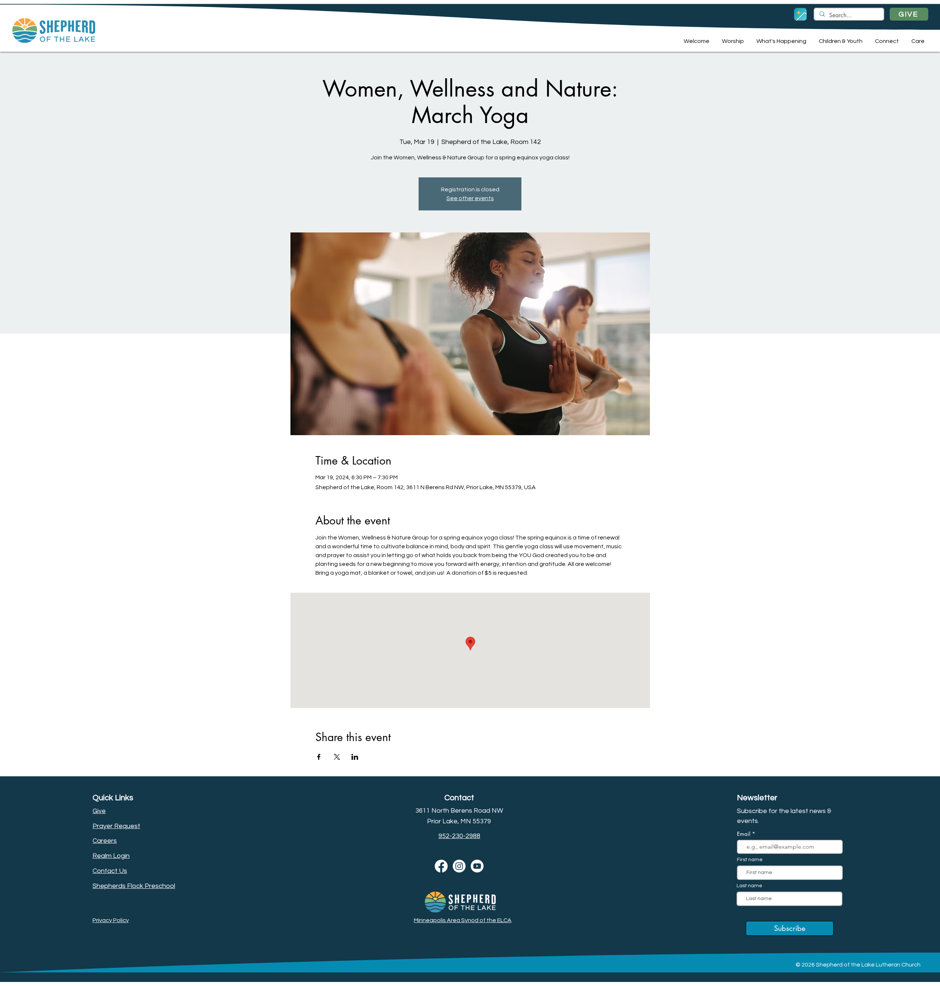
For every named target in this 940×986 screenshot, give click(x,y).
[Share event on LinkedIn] (354, 757)
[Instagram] (459, 866)
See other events (470, 198)
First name (750, 859)
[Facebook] (441, 866)
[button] (695, 41)
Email (744, 834)
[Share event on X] (336, 757)
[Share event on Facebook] (318, 757)
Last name (749, 885)
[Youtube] (477, 866)
